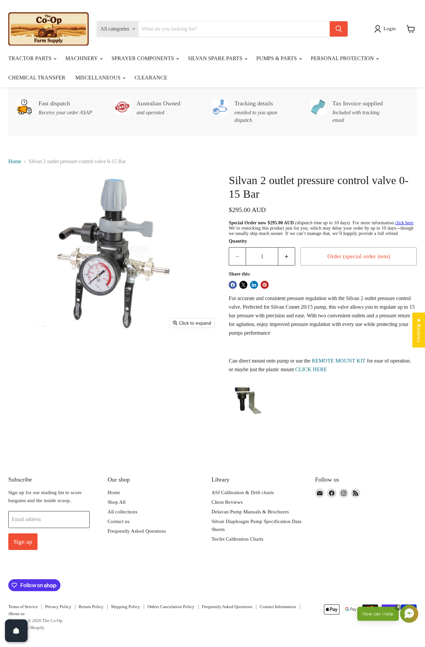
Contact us (118, 521)
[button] (386, 29)
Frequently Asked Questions (137, 531)
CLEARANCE (150, 77)
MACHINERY (82, 58)
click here (404, 222)
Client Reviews (227, 502)
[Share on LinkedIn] (254, 285)
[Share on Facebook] (233, 285)
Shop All (117, 502)
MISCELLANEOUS (98, 77)
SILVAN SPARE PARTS (216, 58)
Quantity (238, 241)
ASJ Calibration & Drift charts (243, 492)
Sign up (23, 541)
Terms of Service (23, 606)
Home (14, 161)
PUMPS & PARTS (277, 58)
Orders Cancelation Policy (171, 606)
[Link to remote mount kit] (245, 421)
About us (16, 613)
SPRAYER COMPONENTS (143, 58)
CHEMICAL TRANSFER (36, 77)
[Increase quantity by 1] (286, 256)
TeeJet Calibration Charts (237, 539)
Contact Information (278, 606)
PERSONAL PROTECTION (343, 58)
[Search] (339, 29)
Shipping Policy (125, 606)
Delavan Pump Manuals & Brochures (250, 511)
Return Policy (91, 606)
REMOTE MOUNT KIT (339, 361)
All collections (122, 511)
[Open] (16, 630)
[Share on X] (243, 285)
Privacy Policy (58, 606)
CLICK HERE (311, 369)
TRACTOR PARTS (30, 58)
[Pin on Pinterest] (265, 285)
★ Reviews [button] (419, 330)
